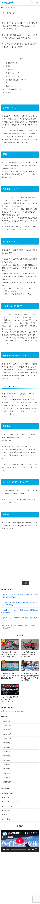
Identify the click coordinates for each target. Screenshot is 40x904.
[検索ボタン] (32, 2)
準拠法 (8, 93)
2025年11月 (7, 725)
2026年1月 (7, 721)
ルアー (6, 815)
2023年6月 (7, 756)
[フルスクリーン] (36, 849)
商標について (11, 66)
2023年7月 (7, 751)
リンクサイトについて (14, 76)
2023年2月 (7, 773)
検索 (25, 583)
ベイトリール (8, 806)
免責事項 (9, 86)
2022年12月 (7, 782)
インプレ (7, 797)
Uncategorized (9, 793)
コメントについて (16, 82)
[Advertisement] (20, 557)
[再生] (4, 849)
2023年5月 (7, 760)
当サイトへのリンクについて (16, 89)
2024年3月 (7, 730)
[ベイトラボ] (8, 2)
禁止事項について (12, 73)
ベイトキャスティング (11, 802)
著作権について (11, 63)
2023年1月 (7, 777)
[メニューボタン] (37, 2)
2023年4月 (7, 764)
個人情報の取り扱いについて (16, 80)
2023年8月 (7, 747)
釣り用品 (7, 819)
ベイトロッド (8, 810)
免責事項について (12, 69)
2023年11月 (7, 734)
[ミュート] (33, 849)
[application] (20, 841)
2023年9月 (7, 743)
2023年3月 (7, 769)
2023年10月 (7, 738)
